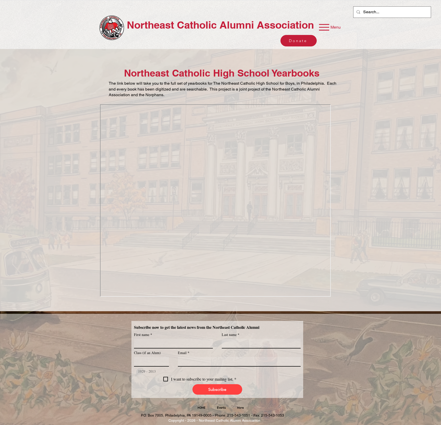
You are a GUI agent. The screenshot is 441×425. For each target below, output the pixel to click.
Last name (230, 334)
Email (183, 353)
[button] (221, 408)
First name (143, 334)
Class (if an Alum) (147, 353)
